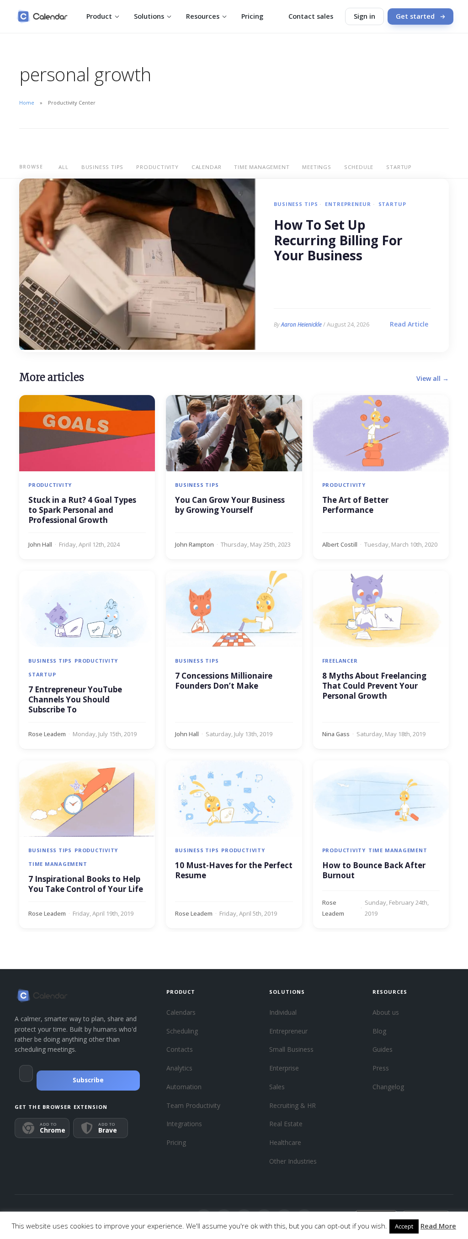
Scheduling (182, 1031)
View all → (432, 378)
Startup (399, 166)
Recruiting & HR (292, 1105)
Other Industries (293, 1161)
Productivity (157, 166)
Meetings (316, 166)
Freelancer (340, 660)
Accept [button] (404, 1226)
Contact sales (310, 16)
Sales (277, 1086)
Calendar (206, 166)
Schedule (358, 166)
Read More (438, 1225)
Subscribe (88, 1080)
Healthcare (285, 1142)
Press (380, 1068)
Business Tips (102, 166)
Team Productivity (193, 1105)
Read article (409, 324)
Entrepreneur (348, 203)
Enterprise (284, 1068)
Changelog (388, 1086)
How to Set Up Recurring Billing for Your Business (338, 240)
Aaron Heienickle (301, 324)
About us (385, 1012)
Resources (202, 16)
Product (99, 16)
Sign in (364, 16)
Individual (283, 1012)
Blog (379, 1031)
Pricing (252, 16)
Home (26, 102)
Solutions (149, 16)
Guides (382, 1049)
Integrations (184, 1123)
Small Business (291, 1049)
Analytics (179, 1068)
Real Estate (286, 1123)
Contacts (179, 1049)
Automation (184, 1086)
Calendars (181, 1012)
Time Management (261, 166)
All (63, 166)
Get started (415, 16)
